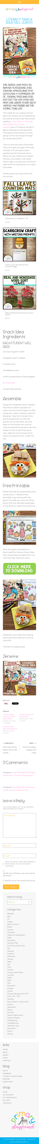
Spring (9, 1010)
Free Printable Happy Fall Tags (29, 748)
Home (5, 1049)
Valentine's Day (13, 1026)
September (11, 1007)
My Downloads (10, 1097)
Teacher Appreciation (15, 1015)
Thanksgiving (12, 1020)
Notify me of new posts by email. (20, 881)
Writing (10, 1034)
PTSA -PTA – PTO (13, 996)
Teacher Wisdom (13, 1018)
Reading (10, 999)
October (10, 988)
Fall (8, 948)
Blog (5, 1052)
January (10, 959)
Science (10, 1004)
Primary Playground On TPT (17, 994)
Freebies (10, 954)
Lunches (10, 975)
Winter (9, 1031)
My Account (8, 1095)
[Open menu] (19, 2)
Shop (5, 1058)
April (9, 916)
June (9, 967)
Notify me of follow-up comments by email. (19, 874)
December (11, 940)
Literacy (10, 970)
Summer (10, 1012)
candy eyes (9, 383)
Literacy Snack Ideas (15, 972)
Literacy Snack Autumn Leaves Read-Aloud (9, 717)
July (8, 964)
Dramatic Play (12, 943)
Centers (10, 930)
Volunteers (11, 1028)
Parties (10, 991)
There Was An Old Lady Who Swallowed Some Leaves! (18, 124)
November (11, 986)
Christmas (11, 932)
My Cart (6, 1100)
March (9, 978)
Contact (7, 1060)
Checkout (7, 1103)
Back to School (13, 924)
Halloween (11, 956)
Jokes (9, 962)
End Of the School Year (16, 946)
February (10, 951)
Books (9, 927)
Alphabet (10, 914)
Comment (9, 815)
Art (8, 919)
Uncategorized (13, 1023)
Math (9, 980)
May (9, 983)
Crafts (9, 938)
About (6, 1055)
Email (7, 856)
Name (7, 846)
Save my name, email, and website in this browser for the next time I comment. (20, 864)
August (10, 922)
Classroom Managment (16, 935)
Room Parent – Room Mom (17, 1002)
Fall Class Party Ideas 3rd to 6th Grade (10, 748)
